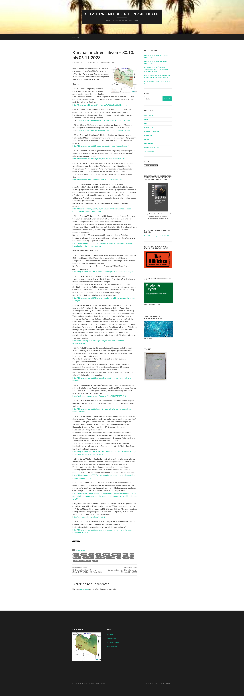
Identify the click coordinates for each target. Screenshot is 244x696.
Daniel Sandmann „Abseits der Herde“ (156, 236)
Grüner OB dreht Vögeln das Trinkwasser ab (157, 82)
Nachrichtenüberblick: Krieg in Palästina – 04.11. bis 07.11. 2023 (122, 570)
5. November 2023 (79, 62)
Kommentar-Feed (113, 642)
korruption (116, 554)
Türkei (126, 557)
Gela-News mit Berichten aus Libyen (122, 14)
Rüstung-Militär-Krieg (151, 147)
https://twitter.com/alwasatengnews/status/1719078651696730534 (100, 159)
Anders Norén (159, 683)
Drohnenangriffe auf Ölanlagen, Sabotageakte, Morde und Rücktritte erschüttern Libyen (156, 69)
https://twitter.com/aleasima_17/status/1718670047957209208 (104, 120)
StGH (119, 557)
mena (132, 554)
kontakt (75, 37)
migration (77, 557)
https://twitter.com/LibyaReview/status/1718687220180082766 (104, 130)
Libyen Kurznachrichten (152, 131)
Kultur (146, 123)
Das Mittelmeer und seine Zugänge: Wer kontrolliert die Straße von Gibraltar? (157, 76)
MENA (146, 139)
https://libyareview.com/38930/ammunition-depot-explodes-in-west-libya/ (102, 271)
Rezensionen (148, 143)
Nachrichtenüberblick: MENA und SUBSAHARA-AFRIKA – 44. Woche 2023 (87, 570)
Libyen (125, 554)
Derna (92, 554)
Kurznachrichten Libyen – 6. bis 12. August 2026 (155, 62)
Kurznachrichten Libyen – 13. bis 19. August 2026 (156, 56)
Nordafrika (100, 557)
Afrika (76, 554)
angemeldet (84, 589)
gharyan (107, 554)
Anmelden (110, 634)
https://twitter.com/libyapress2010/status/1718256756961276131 (99, 105)
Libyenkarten (148, 135)
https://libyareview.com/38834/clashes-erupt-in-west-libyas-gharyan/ (100, 146)
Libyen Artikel (148, 127)
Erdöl (99, 554)
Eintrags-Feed (111, 638)
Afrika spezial (148, 115)
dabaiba (84, 554)
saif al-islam (111, 557)
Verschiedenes (80, 550)
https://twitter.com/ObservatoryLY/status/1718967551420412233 (99, 180)
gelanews (92, 62)
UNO (132, 557)
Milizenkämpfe (88, 557)
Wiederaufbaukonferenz (82, 560)
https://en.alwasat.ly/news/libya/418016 (88, 517)
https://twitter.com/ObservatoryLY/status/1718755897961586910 (99, 396)
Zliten (95, 560)
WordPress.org (112, 646)
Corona (146, 119)
